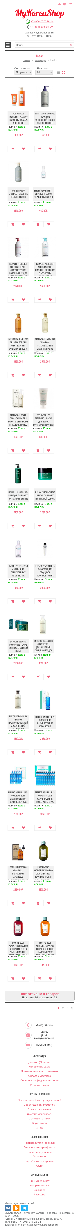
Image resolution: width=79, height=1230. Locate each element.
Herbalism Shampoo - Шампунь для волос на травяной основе (18, 495)
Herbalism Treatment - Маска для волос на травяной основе (45, 495)
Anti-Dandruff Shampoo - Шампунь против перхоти (18, 193)
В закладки (23, 149)
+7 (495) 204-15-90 (41, 26)
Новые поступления (40, 1152)
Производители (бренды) (39, 1142)
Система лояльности (39, 1113)
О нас (39, 1127)
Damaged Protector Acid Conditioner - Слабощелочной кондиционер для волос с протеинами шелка (18, 271)
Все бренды (40, 60)
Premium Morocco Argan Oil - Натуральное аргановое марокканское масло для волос (18, 875)
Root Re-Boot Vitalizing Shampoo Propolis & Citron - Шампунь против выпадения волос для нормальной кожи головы (45, 952)
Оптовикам (39, 1156)
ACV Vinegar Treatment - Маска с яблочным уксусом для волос (18, 118)
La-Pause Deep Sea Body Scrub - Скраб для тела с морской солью (18, 646)
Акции (39, 1165)
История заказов (39, 1185)
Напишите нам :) (44, 1045)
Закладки (39, 1189)
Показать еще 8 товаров (39, 994)
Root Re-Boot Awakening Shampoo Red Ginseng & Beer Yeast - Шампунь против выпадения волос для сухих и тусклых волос (18, 952)
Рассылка (39, 1194)
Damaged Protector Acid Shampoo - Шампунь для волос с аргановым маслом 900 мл (45, 270)
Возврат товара (39, 1085)
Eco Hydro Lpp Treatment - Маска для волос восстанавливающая (43, 420)
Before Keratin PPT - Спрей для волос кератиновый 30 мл (43, 193)
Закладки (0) (64, 3)
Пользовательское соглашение (39, 1071)
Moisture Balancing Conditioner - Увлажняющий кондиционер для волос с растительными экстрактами (43, 650)
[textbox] (44, 45)
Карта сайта (39, 1122)
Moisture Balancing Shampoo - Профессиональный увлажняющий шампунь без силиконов (18, 724)
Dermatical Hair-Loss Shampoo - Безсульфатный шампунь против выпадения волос (45, 345)
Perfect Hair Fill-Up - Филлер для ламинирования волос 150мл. (45, 721)
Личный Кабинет (39, 1180)
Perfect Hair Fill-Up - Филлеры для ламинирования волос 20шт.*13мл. (45, 797)
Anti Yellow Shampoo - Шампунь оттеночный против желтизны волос (45, 118)
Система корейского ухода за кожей (39, 1100)
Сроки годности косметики (39, 1104)
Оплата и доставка (39, 1075)
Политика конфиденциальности (39, 1080)
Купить (13, 149)
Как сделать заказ (39, 1066)
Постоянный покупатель (60, 3)
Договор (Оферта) (39, 1062)
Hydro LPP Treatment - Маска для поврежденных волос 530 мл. (18, 570)
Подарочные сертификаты (39, 1147)
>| (72, 1008)
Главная (26, 60)
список (58, 72)
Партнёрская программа (39, 1161)
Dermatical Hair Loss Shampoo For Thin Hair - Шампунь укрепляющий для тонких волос (18, 345)
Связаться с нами (39, 1118)
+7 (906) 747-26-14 (42, 21)
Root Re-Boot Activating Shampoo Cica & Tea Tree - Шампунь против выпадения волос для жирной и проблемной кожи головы (43, 878)
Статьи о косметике (39, 1109)
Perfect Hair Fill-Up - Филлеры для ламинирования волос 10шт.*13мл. (18, 797)
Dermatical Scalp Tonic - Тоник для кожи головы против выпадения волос (18, 420)
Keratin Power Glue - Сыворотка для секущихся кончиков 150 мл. (45, 570)
